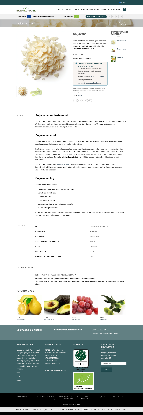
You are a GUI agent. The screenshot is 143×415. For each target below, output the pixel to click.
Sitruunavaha (21, 319)
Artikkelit (105, 9)
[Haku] (124, 9)
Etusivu (20, 23)
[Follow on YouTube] (124, 16)
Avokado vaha (49, 319)
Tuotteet (68, 9)
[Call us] (117, 16)
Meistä (60, 9)
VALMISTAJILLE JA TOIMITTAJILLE (87, 9)
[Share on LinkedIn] (90, 100)
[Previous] (20, 57)
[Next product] (120, 23)
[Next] (66, 57)
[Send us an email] (113, 16)
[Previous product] (124, 23)
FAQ (18, 376)
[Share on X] (79, 100)
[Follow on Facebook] (109, 16)
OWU (19, 381)
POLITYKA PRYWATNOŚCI (55, 370)
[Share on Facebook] (75, 100)
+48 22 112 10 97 (97, 76)
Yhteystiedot (115, 9)
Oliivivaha (103, 319)
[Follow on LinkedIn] (120, 16)
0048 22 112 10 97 (100, 330)
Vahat (80, 96)
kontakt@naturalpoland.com (89, 83)
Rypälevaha (76, 319)
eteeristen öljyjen (62, 164)
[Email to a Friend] (82, 100)
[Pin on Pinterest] (86, 100)
